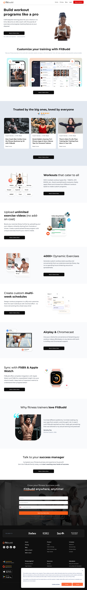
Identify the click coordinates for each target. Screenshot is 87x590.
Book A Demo (78, 2)
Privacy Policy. (49, 519)
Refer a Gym (28, 552)
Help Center (50, 551)
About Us (71, 544)
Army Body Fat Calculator (75, 566)
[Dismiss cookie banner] (82, 571)
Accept (66, 584)
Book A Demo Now (14, 33)
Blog (66, 2)
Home (56, 2)
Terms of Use (42, 519)
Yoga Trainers (28, 566)
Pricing (61, 2)
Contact (71, 551)
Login (70, 2)
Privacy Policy (72, 549)
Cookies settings (56, 584)
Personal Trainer (29, 563)
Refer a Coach (28, 550)
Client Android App (52, 549)
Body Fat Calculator (74, 563)
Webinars (49, 566)
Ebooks (49, 563)
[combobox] (20, 507)
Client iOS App (50, 547)
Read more (8, 146)
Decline (77, 584)
